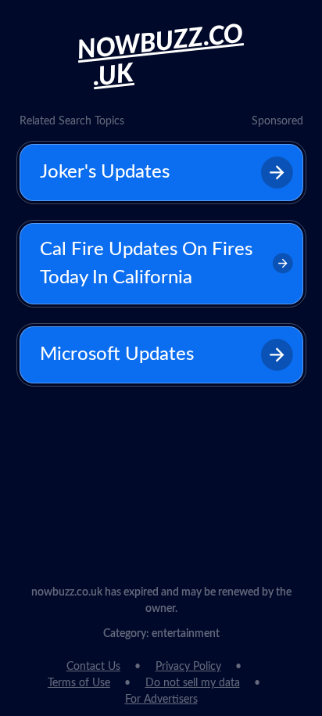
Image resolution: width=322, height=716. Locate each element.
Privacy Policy (188, 666)
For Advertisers (161, 699)
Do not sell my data (192, 683)
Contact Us (93, 666)
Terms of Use (79, 683)
